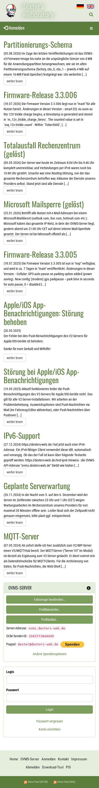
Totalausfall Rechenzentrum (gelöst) (42, 149)
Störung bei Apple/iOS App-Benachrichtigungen (41, 375)
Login (10, 672)
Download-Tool (52, 767)
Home (14, 759)
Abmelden (33, 767)
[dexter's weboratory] (11, 11)
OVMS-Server (29, 759)
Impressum (79, 759)
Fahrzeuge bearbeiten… (49, 599)
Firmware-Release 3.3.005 (40, 254)
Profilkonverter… (49, 609)
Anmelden (16, 28)
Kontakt (63, 759)
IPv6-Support (22, 435)
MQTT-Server (21, 536)
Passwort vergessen (49, 721)
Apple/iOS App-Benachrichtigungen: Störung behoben (44, 313)
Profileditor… (49, 619)
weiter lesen (15, 81)
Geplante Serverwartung (37, 485)
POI (68, 767)
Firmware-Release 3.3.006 (40, 94)
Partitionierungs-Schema (38, 44)
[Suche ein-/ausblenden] (91, 14)
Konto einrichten (50, 729)
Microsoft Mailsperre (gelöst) (44, 203)
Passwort (12, 690)
